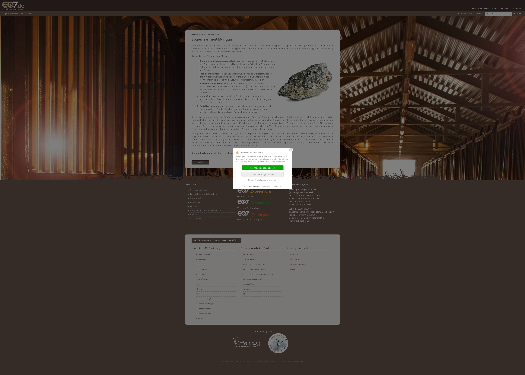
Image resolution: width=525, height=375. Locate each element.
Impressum (277, 186)
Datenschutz (269, 162)
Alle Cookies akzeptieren (262, 167)
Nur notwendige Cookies (262, 174)
